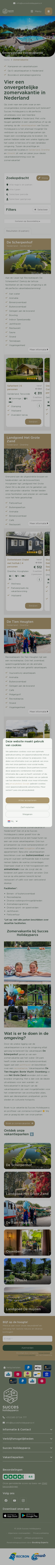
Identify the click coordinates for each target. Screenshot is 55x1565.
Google (26, 784)
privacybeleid (15, 784)
